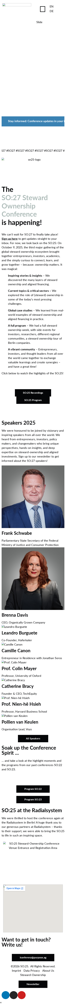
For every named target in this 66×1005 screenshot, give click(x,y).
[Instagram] (14, 995)
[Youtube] (22, 995)
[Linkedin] (6, 995)
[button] (42, 9)
